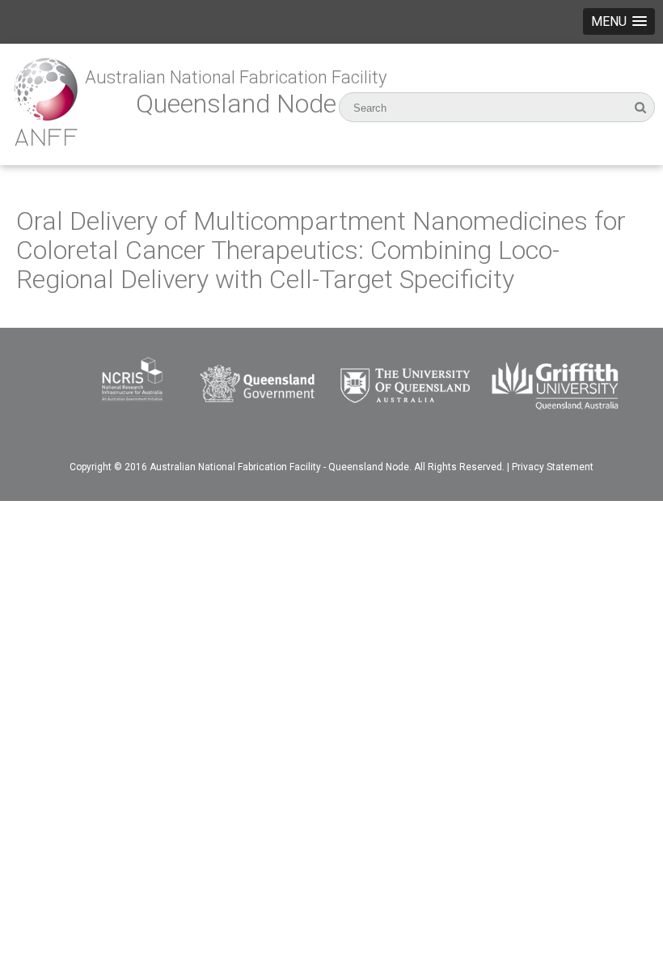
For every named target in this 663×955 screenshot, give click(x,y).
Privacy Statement (552, 467)
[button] (619, 21)
